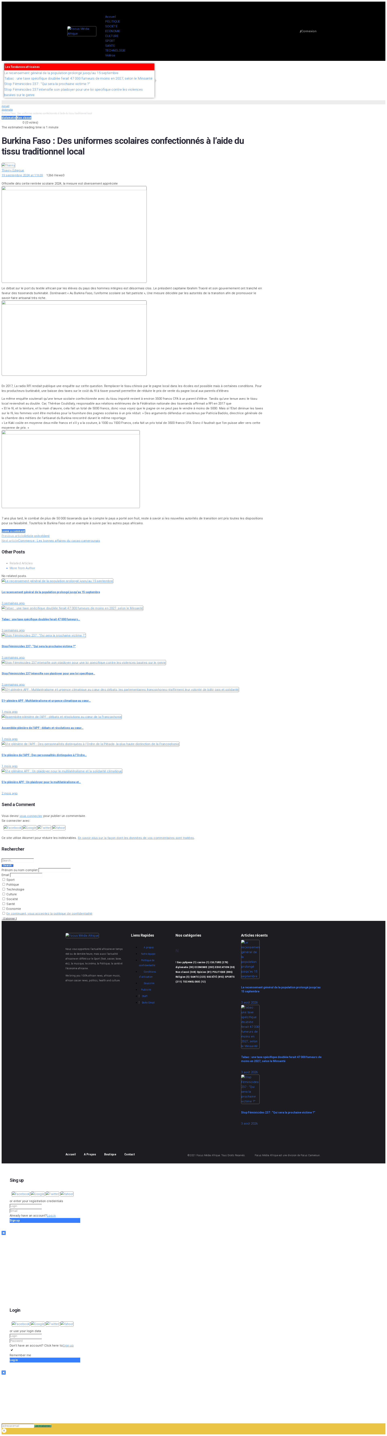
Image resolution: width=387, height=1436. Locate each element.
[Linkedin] (377, 73)
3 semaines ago (13, 603)
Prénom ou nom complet (19, 870)
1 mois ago (10, 712)
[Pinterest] (365, 73)
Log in (51, 1215)
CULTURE (219, 962)
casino (203, 962)
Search (7, 865)
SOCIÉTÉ (215, 976)
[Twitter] (340, 73)
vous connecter (31, 816)
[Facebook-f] (316, 73)
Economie (13, 909)
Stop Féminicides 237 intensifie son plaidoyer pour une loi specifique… (48, 673)
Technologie (15, 889)
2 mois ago (10, 793)
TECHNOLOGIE (194, 981)
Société (12, 899)
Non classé (24, 117)
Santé (10, 904)
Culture (11, 894)
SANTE (198, 976)
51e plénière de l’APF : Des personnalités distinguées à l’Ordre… (44, 755)
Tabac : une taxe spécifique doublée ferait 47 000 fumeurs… (41, 619)
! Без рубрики (186, 962)
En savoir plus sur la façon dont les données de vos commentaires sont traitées (136, 838)
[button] (197, 6)
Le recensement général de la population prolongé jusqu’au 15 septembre (51, 592)
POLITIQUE (222, 971)
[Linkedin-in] (118, 992)
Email (5, 875)
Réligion (182, 976)
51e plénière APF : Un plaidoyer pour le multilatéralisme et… (41, 782)
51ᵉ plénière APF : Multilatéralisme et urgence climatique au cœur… (46, 700)
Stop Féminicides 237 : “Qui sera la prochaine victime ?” (39, 646)
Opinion (204, 971)
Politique (12, 884)
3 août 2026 (249, 1002)
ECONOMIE (204, 967)
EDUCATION (225, 967)
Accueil (5, 106)
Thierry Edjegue (13, 170)
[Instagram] (352, 73)
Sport (10, 880)
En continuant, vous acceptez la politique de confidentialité (49, 913)
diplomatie (7, 109)
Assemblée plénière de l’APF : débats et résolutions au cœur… (42, 727)
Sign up (68, 1345)
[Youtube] (328, 73)
